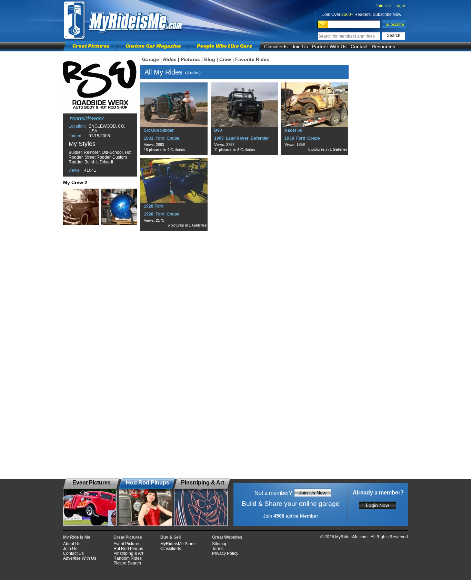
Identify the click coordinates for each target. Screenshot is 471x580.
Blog (209, 59)
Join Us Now (312, 493)
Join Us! (383, 5)
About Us (71, 543)
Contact (359, 46)
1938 (289, 138)
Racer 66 (293, 130)
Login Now (377, 505)
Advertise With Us (79, 558)
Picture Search (127, 563)
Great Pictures (91, 45)
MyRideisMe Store (177, 543)
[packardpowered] (81, 207)
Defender (260, 138)
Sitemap (220, 543)
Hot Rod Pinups (128, 548)
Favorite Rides (252, 59)
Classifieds (276, 46)
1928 (148, 214)
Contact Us (73, 553)
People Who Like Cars (224, 45)
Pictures (190, 59)
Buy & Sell (170, 537)
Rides (170, 59)
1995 (219, 138)
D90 (218, 130)
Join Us (300, 46)
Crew (225, 59)
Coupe (173, 138)
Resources (383, 46)
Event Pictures (126, 543)
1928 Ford (153, 206)
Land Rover (237, 138)
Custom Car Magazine (153, 45)
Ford (160, 138)
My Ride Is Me (76, 537)
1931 (148, 138)
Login (399, 5)
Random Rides (127, 558)
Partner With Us (329, 46)
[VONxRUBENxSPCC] (119, 207)
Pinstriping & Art (128, 553)
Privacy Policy (225, 553)
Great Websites (227, 537)
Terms (217, 548)
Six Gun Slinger (159, 130)
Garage (150, 59)
